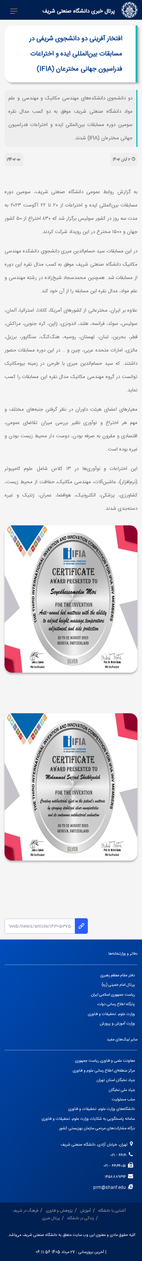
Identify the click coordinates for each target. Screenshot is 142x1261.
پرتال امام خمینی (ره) (118, 985)
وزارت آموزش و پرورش (117, 1023)
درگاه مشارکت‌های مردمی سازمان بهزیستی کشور (97, 1128)
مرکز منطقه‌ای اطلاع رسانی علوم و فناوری (104, 1070)
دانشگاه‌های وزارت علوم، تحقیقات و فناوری (101, 1109)
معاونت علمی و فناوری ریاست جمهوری (105, 1061)
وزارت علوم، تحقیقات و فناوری (111, 1014)
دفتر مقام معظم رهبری (117, 975)
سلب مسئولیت (123, 1099)
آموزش (85, 1210)
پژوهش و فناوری (59, 1210)
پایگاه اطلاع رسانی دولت (116, 1004)
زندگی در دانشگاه (80, 1218)
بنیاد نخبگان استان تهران (116, 1080)
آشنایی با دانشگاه (112, 1210)
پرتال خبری (51, 1218)
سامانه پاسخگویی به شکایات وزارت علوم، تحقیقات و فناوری (88, 1119)
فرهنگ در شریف (25, 1210)
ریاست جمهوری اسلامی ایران (113, 994)
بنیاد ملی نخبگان (122, 1090)
